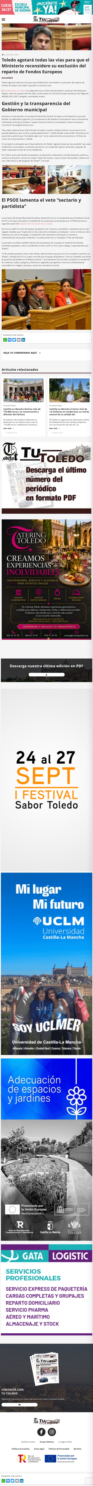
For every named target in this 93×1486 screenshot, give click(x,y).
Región (13, 405)
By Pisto (77, 1449)
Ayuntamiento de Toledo (15, 90)
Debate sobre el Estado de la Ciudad (36, 223)
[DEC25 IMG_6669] (24, 179)
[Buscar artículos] (90, 20)
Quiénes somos (28, 1442)
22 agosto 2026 (11, 433)
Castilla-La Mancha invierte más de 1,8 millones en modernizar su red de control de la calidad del (69, 412)
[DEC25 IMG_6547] (69, 179)
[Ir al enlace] (41, 1432)
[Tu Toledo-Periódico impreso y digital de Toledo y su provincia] (46, 19)
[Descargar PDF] (47, 674)
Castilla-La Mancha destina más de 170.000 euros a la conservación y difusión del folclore (22, 412)
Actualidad (7, 77)
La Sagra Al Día (65, 1442)
